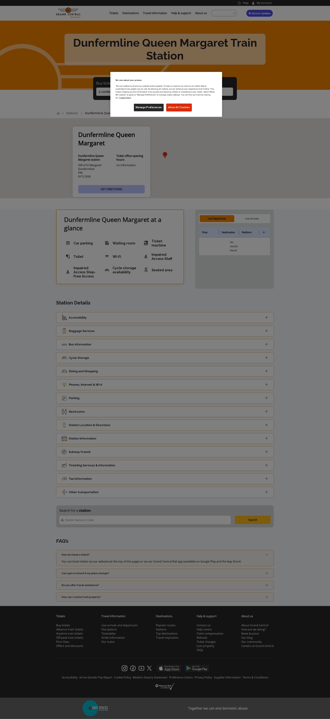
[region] (166, 94)
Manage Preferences (149, 107)
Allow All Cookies (179, 107)
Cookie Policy (125, 97)
